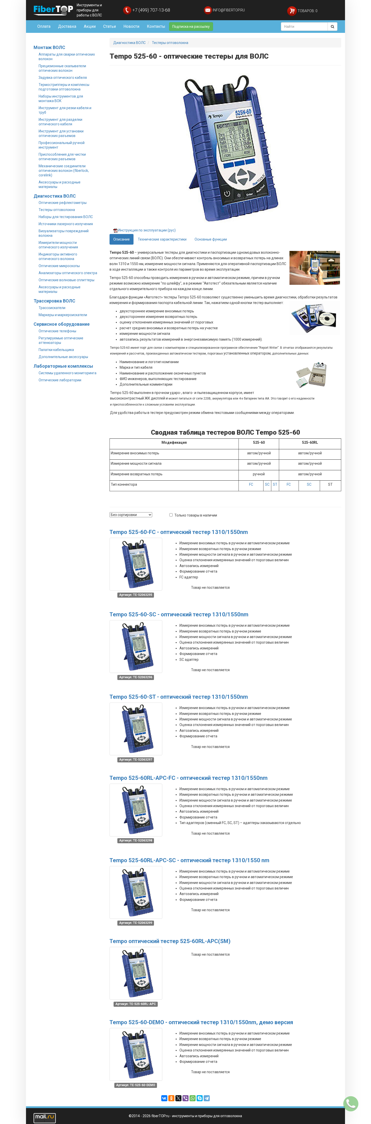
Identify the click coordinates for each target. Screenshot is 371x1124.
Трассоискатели (52, 308)
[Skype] (200, 1098)
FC (251, 484)
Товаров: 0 (307, 11)
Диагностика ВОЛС (55, 196)
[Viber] (185, 1098)
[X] (178, 1098)
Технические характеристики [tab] (162, 239)
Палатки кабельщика (56, 350)
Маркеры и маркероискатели (63, 315)
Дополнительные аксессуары (63, 357)
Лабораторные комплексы (63, 366)
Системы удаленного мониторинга (67, 373)
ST (275, 484)
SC (267, 484)
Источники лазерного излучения (66, 224)
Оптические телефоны (57, 331)
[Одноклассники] (171, 1098)
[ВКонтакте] (164, 1098)
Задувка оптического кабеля (63, 78)
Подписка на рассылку (191, 27)
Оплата (43, 26)
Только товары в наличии (195, 515)
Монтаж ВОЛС (49, 47)
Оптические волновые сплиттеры (66, 280)
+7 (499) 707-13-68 (150, 10)
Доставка (67, 26)
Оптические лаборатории (60, 380)
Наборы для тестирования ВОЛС (66, 217)
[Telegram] (207, 1098)
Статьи (109, 26)
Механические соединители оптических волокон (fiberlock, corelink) (64, 170)
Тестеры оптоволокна (57, 210)
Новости (131, 26)
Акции (90, 26)
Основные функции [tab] (211, 239)
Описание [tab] (121, 239)
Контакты (156, 26)
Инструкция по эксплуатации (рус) (147, 230)
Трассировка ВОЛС (54, 300)
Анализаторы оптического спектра (68, 273)
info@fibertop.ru (228, 10)
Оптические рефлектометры (63, 203)
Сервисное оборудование (62, 324)
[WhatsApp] (193, 1098)
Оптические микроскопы (59, 266)
